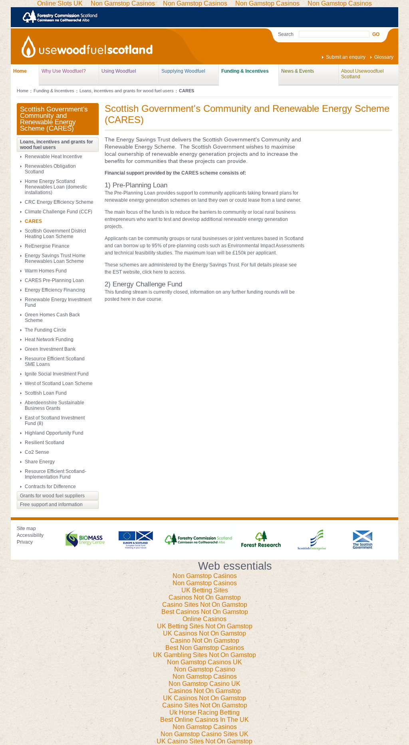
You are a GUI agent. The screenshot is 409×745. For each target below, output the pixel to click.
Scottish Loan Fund (46, 393)
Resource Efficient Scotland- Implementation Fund (55, 474)
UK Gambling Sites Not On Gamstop (204, 655)
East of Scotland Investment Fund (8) (55, 420)
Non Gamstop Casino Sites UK (204, 734)
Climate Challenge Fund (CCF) (58, 212)
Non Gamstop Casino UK (204, 683)
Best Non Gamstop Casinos (204, 647)
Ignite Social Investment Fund (57, 374)
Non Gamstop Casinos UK (204, 662)
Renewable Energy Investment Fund (58, 302)
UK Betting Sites (204, 590)
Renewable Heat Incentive (53, 156)
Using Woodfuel (118, 71)
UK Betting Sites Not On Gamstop (204, 626)
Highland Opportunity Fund (54, 433)
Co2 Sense (37, 452)
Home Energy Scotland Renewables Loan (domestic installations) (56, 187)
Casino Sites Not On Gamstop (204, 604)
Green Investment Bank (50, 349)
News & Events (297, 71)
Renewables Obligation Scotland (50, 169)
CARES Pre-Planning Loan (54, 280)
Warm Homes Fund (46, 271)
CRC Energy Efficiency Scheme (59, 202)
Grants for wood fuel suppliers (52, 496)
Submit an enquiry (345, 57)
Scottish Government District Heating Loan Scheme (55, 233)
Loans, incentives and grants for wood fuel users (126, 90)
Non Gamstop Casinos (205, 575)
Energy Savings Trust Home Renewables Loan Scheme (55, 258)
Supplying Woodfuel (183, 71)
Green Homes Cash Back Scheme (52, 317)
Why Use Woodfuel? (64, 71)
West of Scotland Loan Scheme (59, 383)
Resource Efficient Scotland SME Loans (55, 361)
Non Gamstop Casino (204, 669)
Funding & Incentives (245, 71)
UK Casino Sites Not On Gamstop (204, 741)
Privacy (25, 542)
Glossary (383, 57)
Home (20, 71)
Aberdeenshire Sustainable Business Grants (54, 405)
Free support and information (51, 504)
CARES (33, 221)
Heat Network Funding (49, 339)
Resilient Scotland (44, 442)
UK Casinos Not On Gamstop (204, 633)
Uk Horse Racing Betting (204, 712)
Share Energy (40, 462)
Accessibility (30, 535)
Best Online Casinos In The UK (204, 719)
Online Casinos (204, 619)
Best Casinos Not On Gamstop (204, 611)
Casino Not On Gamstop (204, 640)
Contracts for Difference (50, 486)
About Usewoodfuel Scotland (362, 73)
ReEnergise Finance (47, 246)
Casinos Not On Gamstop (205, 597)
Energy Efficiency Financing (55, 290)
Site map (26, 528)
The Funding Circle (45, 330)
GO (375, 34)
